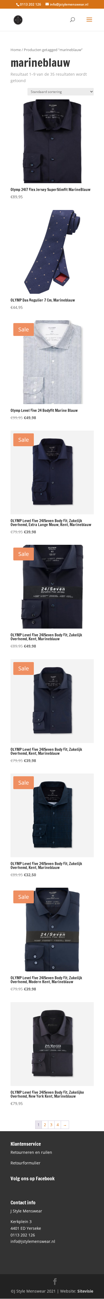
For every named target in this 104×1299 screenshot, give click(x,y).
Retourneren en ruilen (31, 1152)
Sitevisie (85, 1291)
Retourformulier (25, 1163)
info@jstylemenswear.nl (33, 1241)
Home (16, 49)
